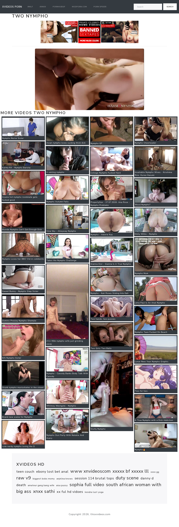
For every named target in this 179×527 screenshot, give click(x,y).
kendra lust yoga (94, 492)
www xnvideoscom (90, 471)
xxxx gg (155, 472)
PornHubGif (59, 7)
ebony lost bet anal (52, 471)
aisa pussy (62, 485)
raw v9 (23, 478)
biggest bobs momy (44, 478)
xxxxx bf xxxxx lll (131, 471)
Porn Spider (100, 7)
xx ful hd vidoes (70, 491)
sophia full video (87, 485)
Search (170, 7)
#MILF (30, 7)
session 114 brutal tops (94, 478)
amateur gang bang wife (41, 485)
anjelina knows (64, 478)
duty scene (127, 478)
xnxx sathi (44, 491)
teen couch (25, 471)
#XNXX (43, 7)
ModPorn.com (79, 7)
